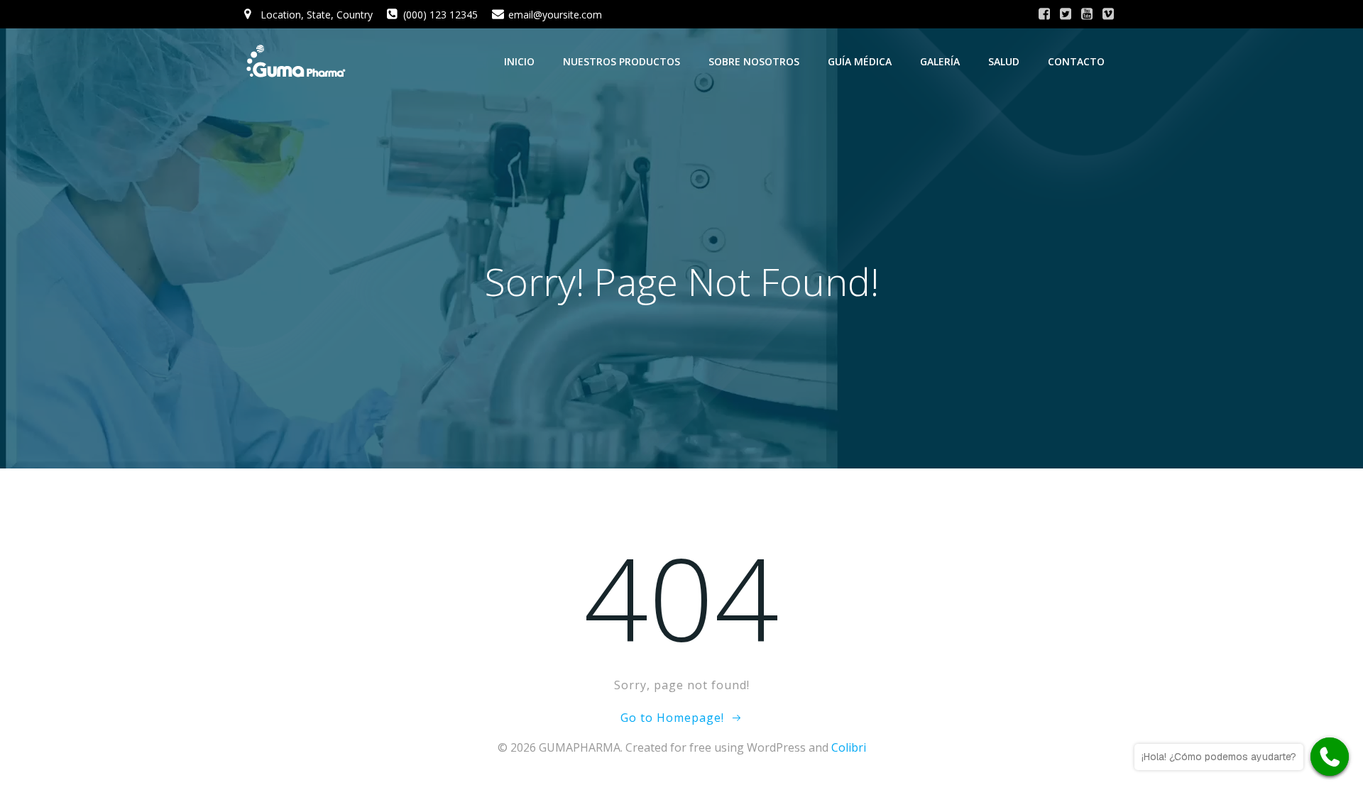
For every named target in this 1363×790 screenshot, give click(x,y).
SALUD (1003, 61)
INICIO (519, 61)
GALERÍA (940, 61)
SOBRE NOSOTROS (753, 61)
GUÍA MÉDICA (860, 61)
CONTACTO (1076, 61)
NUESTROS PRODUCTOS (621, 61)
